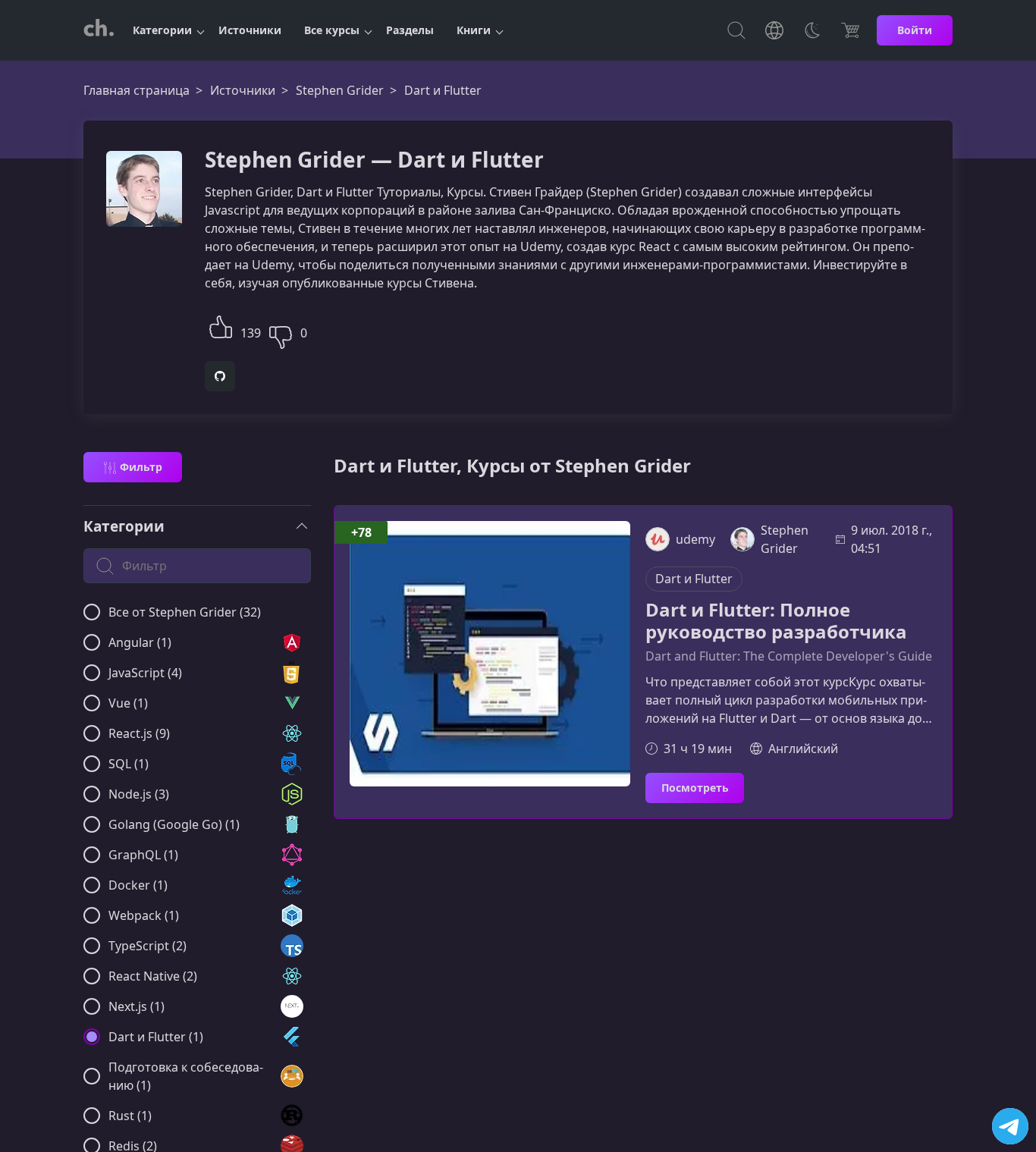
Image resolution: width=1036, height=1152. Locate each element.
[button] (221, 325)
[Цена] (850, 30)
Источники (249, 30)
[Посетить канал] (1010, 1126)
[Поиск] (736, 30)
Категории (162, 30)
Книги (474, 30)
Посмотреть (695, 787)
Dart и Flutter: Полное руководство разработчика (776, 621)
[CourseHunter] (98, 30)
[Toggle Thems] (812, 30)
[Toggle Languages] (774, 30)
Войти (914, 30)
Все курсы (331, 30)
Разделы (410, 30)
